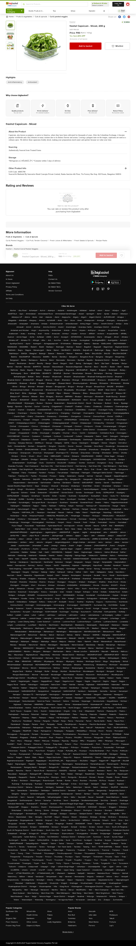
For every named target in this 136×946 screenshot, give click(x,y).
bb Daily (9, 298)
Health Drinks (32, 915)
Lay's (111, 925)
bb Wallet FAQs (54, 283)
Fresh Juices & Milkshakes (61, 240)
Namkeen (30, 918)
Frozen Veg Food (13, 925)
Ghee (49, 911)
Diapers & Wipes (33, 925)
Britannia (71, 922)
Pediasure (113, 915)
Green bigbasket (13, 283)
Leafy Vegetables (54, 922)
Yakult (111, 918)
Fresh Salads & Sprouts (84, 240)
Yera (90, 918)
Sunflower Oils (12, 911)
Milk (7, 915)
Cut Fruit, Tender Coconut (37, 240)
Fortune (112, 922)
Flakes (50, 915)
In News (9, 279)
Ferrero (92, 925)
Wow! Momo (94, 922)
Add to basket (85, 46)
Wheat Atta (31, 911)
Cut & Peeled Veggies (15, 240)
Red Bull (71, 915)
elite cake (93, 915)
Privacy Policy (11, 287)
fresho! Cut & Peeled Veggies (26, 249)
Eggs (49, 918)
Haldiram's (72, 925)
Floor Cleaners (12, 922)
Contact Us (52, 279)
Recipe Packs (101, 240)
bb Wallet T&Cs (54, 287)
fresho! (72, 22)
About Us (10, 275)
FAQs (50, 275)
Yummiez (71, 918)
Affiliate (9, 291)
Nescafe (92, 911)
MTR (111, 911)
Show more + (68, 932)
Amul (70, 911)
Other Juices (32, 922)
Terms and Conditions (15, 294)
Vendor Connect (55, 291)
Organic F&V (11, 918)
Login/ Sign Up (118, 4)
